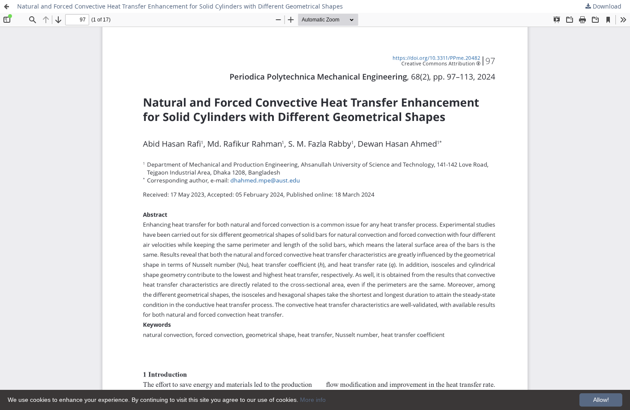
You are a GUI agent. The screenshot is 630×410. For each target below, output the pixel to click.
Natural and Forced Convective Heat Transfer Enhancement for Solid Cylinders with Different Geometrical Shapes (180, 6)
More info (313, 399)
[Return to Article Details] (6, 6)
